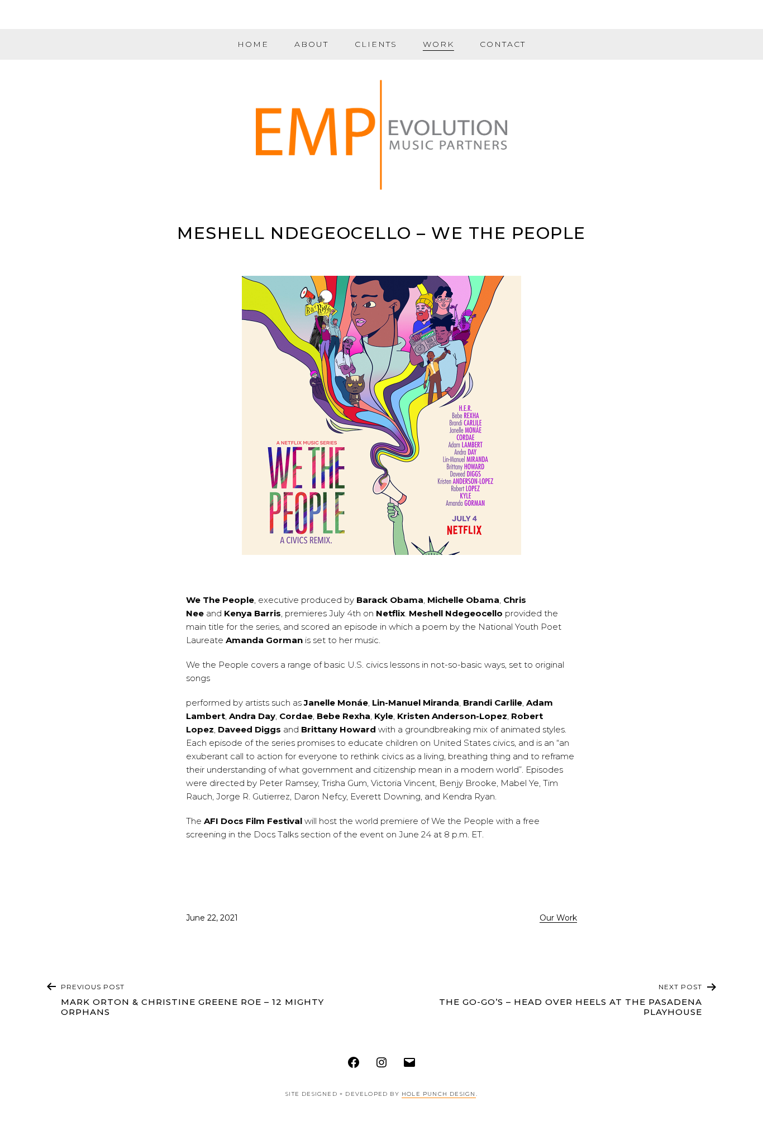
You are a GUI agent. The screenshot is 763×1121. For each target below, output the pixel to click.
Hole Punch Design (438, 1094)
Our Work (558, 918)
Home (253, 44)
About (311, 44)
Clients (376, 44)
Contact (503, 44)
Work (438, 44)
